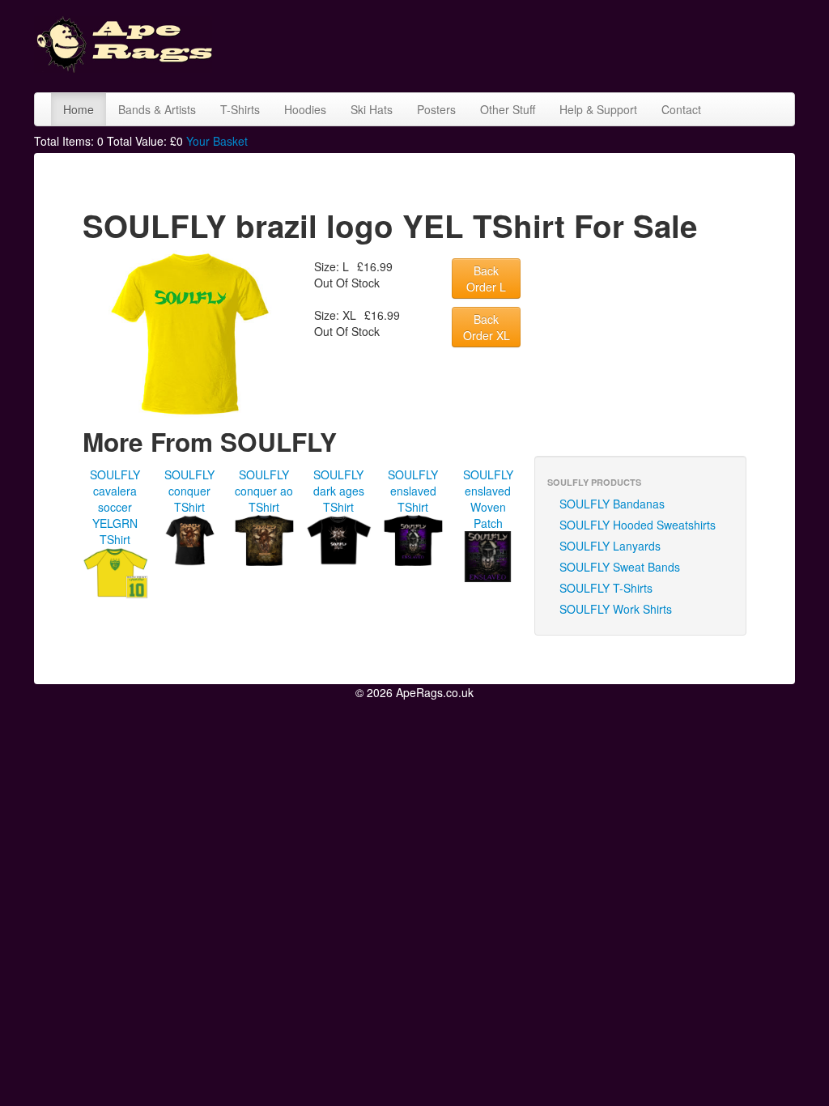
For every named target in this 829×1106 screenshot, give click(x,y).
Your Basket (217, 141)
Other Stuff (507, 109)
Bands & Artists (157, 109)
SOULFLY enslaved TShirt (413, 490)
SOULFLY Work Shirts (615, 609)
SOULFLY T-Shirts (606, 588)
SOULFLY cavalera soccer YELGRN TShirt (115, 506)
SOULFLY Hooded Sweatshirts (637, 525)
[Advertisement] (523, 44)
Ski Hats (372, 109)
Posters (436, 109)
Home (78, 109)
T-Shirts (240, 109)
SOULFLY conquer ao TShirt (264, 490)
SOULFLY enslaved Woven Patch (488, 498)
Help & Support (598, 109)
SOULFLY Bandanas (612, 504)
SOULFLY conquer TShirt (189, 490)
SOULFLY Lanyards (610, 546)
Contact (681, 109)
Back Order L (486, 278)
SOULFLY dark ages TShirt (338, 490)
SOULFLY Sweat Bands (619, 567)
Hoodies (305, 109)
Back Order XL (486, 327)
